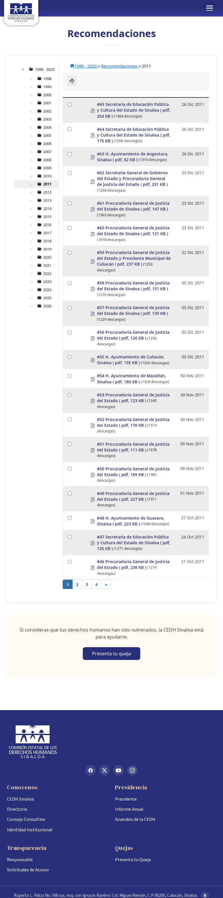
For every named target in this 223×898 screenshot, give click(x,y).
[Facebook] (90, 770)
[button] (209, 8)
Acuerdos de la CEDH (135, 819)
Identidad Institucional (30, 830)
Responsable (20, 860)
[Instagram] (132, 770)
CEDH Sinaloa (20, 799)
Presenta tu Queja (133, 860)
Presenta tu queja (111, 653)
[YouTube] (118, 770)
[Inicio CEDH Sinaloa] (111, 741)
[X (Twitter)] (104, 770)
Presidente (126, 799)
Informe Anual (129, 809)
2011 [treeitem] (47, 184)
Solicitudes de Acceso (28, 870)
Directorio (17, 809)
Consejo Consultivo (26, 819)
